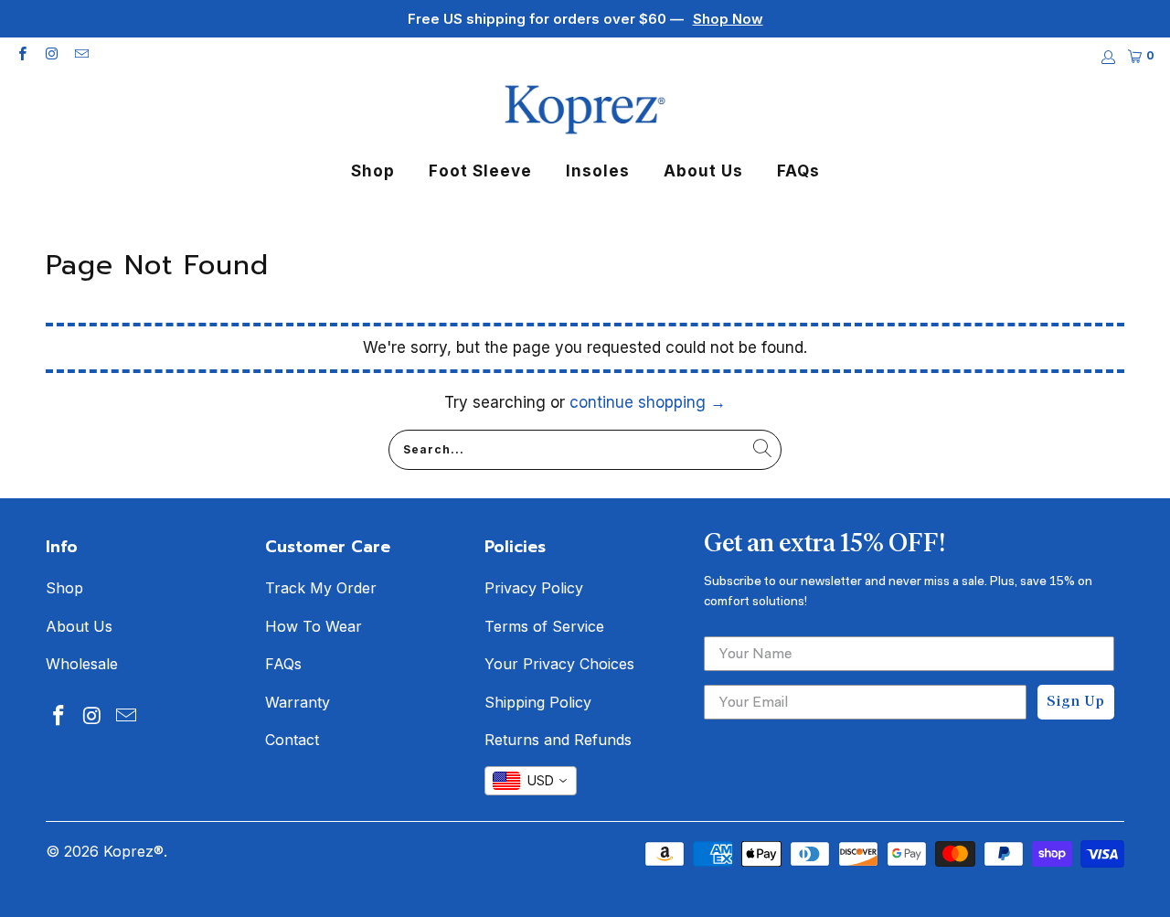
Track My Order (321, 588)
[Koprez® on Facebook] (21, 55)
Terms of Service (544, 626)
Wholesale (82, 664)
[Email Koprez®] (81, 55)
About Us (703, 171)
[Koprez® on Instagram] (50, 55)
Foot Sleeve (480, 171)
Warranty (297, 702)
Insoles (598, 171)
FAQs (798, 171)
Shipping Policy (537, 702)
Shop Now (728, 18)
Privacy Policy (533, 588)
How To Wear (313, 626)
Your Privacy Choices (559, 664)
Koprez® (133, 851)
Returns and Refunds (558, 739)
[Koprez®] (585, 111)
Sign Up (1076, 702)
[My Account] (1107, 57)
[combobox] (530, 780)
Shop (373, 171)
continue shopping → (647, 402)
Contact (292, 739)
